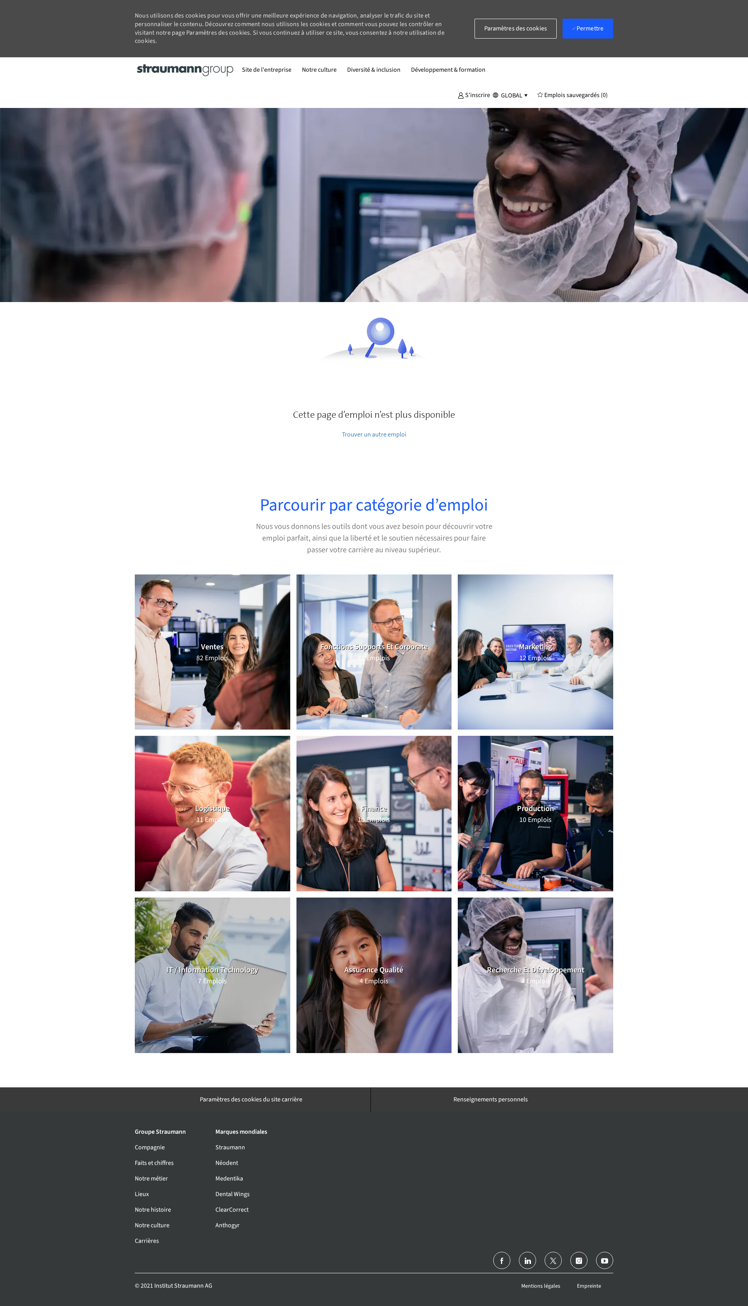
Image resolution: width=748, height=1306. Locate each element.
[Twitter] (553, 1260)
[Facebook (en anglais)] (501, 1260)
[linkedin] (527, 1260)
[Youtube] (604, 1260)
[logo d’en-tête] (185, 69)
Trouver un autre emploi (374, 434)
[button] (474, 94)
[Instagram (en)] (578, 1260)
